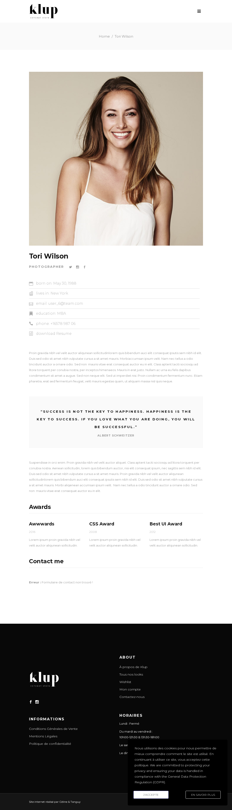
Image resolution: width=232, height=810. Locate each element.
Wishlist (125, 682)
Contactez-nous (132, 697)
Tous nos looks (131, 674)
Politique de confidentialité (50, 744)
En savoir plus (203, 794)
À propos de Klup (133, 667)
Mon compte (130, 689)
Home (104, 36)
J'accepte (151, 794)
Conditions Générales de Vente (53, 729)
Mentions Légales (43, 736)
